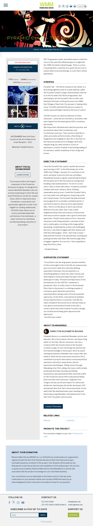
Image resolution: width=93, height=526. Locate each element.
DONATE (73, 515)
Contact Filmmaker (53, 406)
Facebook (70, 420)
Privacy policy (46, 521)
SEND (43, 515)
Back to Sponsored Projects (48, 49)
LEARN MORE (23, 175)
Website (47, 420)
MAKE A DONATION (22, 68)
